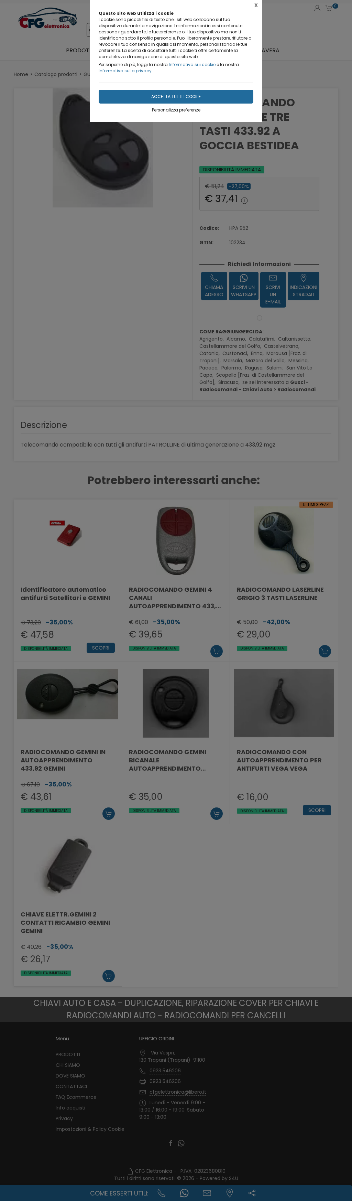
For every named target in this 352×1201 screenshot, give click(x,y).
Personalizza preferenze (176, 110)
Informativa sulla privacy (125, 71)
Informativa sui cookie (192, 64)
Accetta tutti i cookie (176, 96)
